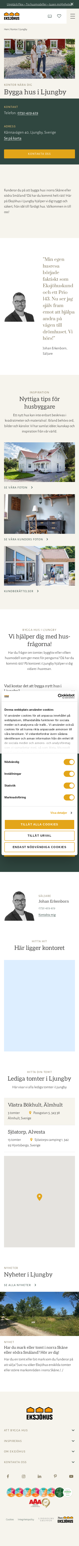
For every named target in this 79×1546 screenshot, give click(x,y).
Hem (6, 29)
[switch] (69, 774)
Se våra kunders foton (24, 539)
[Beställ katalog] (50, 16)
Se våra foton (16, 487)
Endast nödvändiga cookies (40, 847)
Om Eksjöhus (15, 1451)
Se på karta (12, 138)
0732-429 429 (27, 113)
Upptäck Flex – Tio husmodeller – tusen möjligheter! (39, 4)
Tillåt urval (39, 835)
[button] (72, 4)
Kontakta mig (47, 914)
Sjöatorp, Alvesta (26, 1132)
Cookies (10, 1519)
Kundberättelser (19, 591)
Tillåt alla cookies (39, 824)
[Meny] (73, 16)
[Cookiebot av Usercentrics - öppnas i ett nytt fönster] (58, 696)
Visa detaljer (58, 812)
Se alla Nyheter (18, 1285)
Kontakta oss (39, 153)
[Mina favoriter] (60, 16)
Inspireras (13, 1441)
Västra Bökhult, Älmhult (35, 1105)
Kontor (14, 29)
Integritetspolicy (26, 1519)
